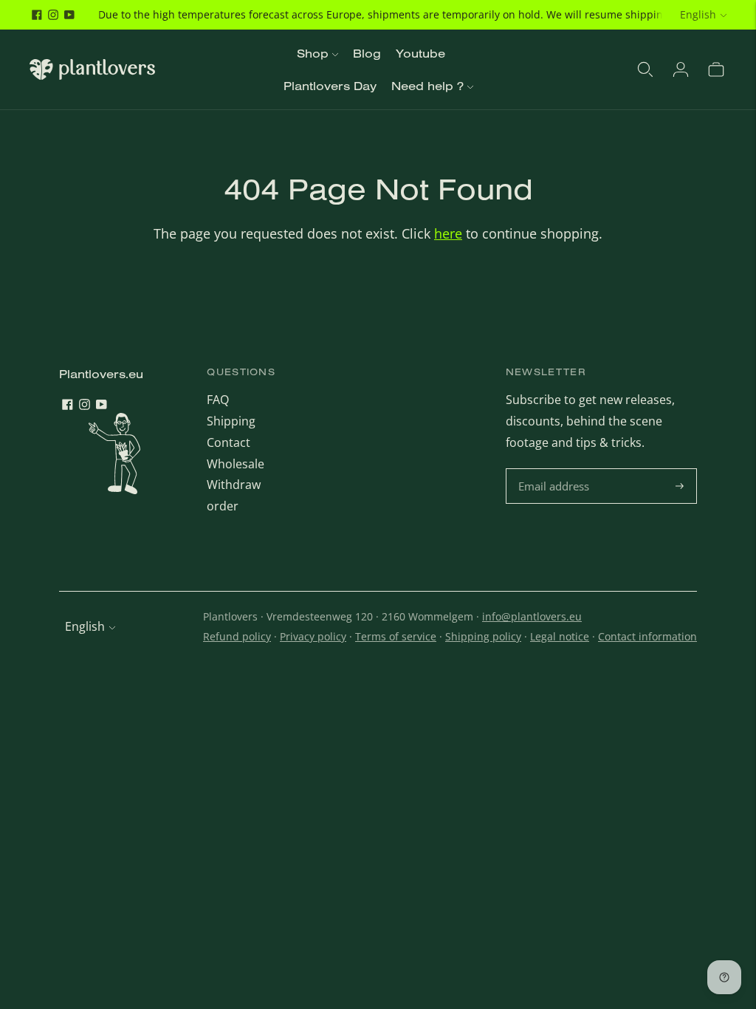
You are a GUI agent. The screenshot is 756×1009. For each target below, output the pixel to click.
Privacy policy (313, 636)
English (698, 14)
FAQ (218, 399)
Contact (228, 442)
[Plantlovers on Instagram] (53, 15)
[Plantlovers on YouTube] (69, 15)
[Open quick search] (645, 69)
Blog (367, 53)
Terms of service (395, 636)
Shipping (231, 421)
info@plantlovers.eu (532, 616)
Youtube (420, 53)
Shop (313, 53)
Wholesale (235, 464)
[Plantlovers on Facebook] (37, 15)
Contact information (647, 636)
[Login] (680, 69)
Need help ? (427, 85)
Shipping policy (483, 636)
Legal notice (559, 636)
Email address (555, 469)
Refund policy (237, 636)
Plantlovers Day (330, 85)
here (448, 233)
